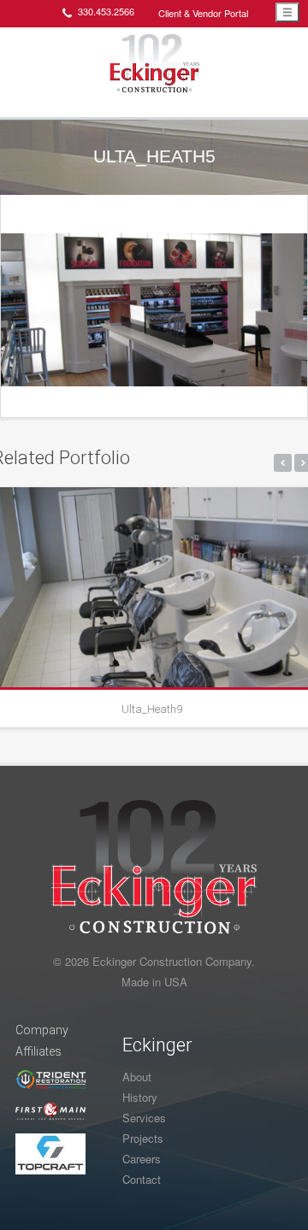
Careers (141, 1159)
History (139, 1097)
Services (144, 1117)
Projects (142, 1138)
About (136, 1076)
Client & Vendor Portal (203, 13)
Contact (141, 1179)
